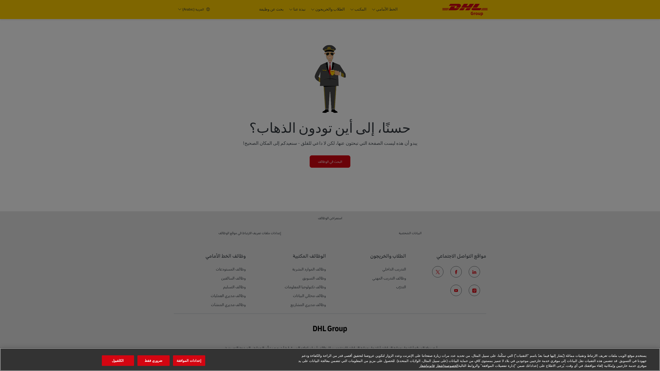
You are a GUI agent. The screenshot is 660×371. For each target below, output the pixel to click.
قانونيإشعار (427, 366)
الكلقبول (118, 360)
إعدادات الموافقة (189, 360)
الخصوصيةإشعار (447, 366)
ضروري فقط (153, 360)
